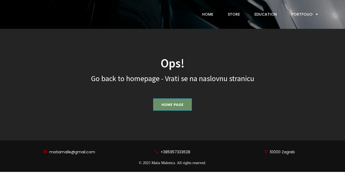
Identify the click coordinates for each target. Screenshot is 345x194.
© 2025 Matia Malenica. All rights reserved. (172, 163)
